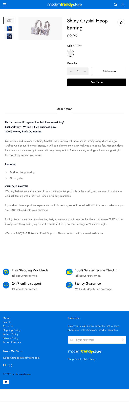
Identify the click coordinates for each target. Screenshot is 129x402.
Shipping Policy (11, 330)
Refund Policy (10, 334)
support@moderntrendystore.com (21, 358)
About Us (8, 326)
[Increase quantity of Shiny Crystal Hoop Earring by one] (85, 71)
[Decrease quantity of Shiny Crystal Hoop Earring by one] (70, 71)
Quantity (72, 63)
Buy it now (97, 82)
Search (6, 322)
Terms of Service (12, 342)
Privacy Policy (10, 338)
